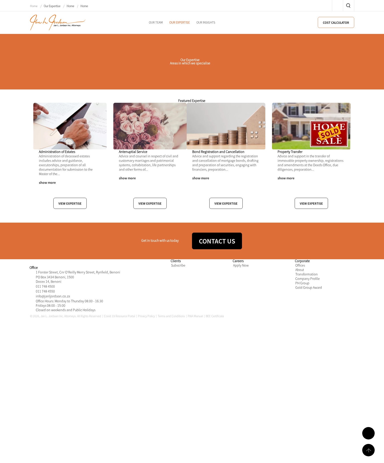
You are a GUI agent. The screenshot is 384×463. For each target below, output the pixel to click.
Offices (300, 335)
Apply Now (241, 335)
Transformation (308, 350)
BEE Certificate (215, 426)
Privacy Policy (146, 426)
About (300, 343)
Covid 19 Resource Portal (119, 426)
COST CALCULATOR (334, 22)
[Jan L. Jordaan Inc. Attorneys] (58, 22)
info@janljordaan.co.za (55, 385)
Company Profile (309, 357)
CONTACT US (256, 295)
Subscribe (179, 335)
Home (34, 6)
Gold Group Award (310, 372)
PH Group (303, 365)
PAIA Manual (195, 426)
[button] (42, 252)
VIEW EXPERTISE (111, 239)
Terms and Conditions (171, 426)
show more (47, 218)
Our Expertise (52, 6)
